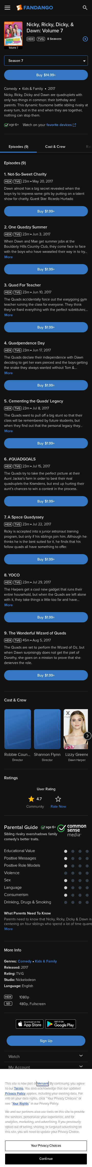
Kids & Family (46, 961)
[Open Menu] (7, 7)
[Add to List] (85, 39)
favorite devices (59, 125)
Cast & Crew (55, 146)
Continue (46, 1159)
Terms (18, 1088)
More (8, 257)
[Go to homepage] (35, 8)
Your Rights (20, 1104)
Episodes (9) (18, 146)
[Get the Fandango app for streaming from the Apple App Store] (30, 1024)
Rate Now (58, 806)
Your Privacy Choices (46, 1146)
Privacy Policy (15, 1094)
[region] (46, 1118)
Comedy (24, 961)
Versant (42, 1084)
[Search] (85, 8)
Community (35, 806)
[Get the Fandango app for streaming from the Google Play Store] (60, 1024)
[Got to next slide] (87, 736)
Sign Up (46, 1041)
